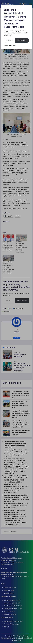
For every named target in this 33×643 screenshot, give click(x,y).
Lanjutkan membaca (10, 45)
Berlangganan (22, 40)
